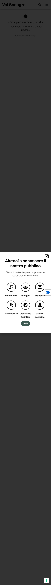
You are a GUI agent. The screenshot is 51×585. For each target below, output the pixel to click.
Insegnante (11, 295)
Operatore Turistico (25, 315)
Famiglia (25, 295)
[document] (25, 292)
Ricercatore (11, 313)
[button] (48, 292)
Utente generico (40, 315)
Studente (40, 295)
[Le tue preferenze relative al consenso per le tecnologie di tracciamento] (46, 580)
